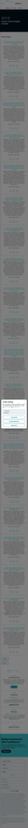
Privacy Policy (7, 407)
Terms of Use (16, 407)
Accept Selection (14, 421)
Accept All (14, 417)
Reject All (14, 425)
